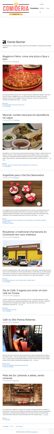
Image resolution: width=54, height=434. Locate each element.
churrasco (12, 280)
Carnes (5, 278)
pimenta (19, 164)
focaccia (19, 104)
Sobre (47, 8)
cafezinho (9, 309)
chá (7, 365)
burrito (5, 164)
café (5, 309)
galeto (24, 280)
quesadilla (24, 164)
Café (5, 363)
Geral (5, 163)
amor (5, 220)
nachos (9, 164)
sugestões (5, 221)
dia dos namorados (18, 220)
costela (21, 280)
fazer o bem (14, 104)
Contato (41, 4)
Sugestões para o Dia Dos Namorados (23, 175)
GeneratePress (34, 432)
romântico (43, 220)
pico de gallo (14, 164)
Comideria (34, 8)
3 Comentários (7, 106)
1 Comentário (7, 419)
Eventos (6, 103)
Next (21, 426)
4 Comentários (7, 281)
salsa (28, 164)
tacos (36, 164)
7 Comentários (7, 166)
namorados (38, 220)
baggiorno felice (7, 104)
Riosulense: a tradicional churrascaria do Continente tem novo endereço (25, 233)
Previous (6, 426)
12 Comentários (7, 310)
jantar (34, 220)
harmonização (29, 220)
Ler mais (24, 99)
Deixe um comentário (9, 223)
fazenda (20, 365)
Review (8, 363)
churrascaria (7, 280)
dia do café (13, 309)
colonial (16, 365)
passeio (24, 365)
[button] (40, 12)
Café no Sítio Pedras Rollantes (19, 319)
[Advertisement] (27, 30)
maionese (28, 280)
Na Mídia (42, 8)
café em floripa (10, 220)
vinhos (9, 221)
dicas (24, 220)
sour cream (31, 164)
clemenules (11, 365)
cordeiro (17, 280)
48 (17, 426)
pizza (23, 104)
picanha (33, 280)
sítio (27, 365)
